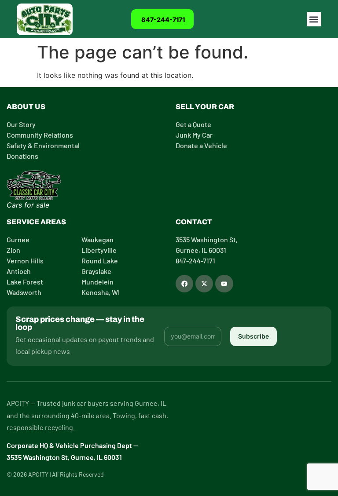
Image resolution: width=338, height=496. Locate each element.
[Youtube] (224, 283)
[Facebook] (184, 283)
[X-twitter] (204, 283)
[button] (314, 19)
